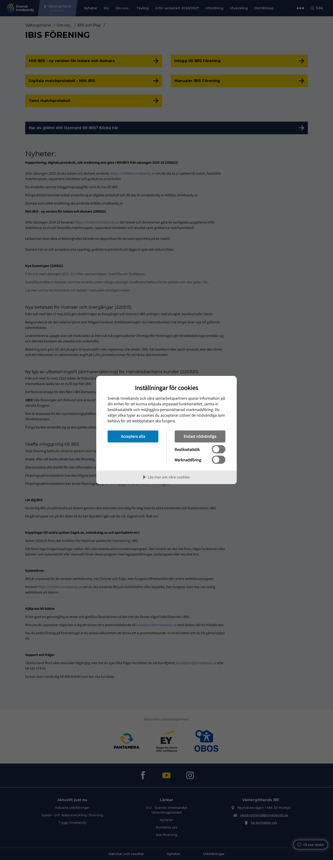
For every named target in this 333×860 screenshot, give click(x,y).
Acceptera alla (133, 436)
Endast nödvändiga (200, 436)
